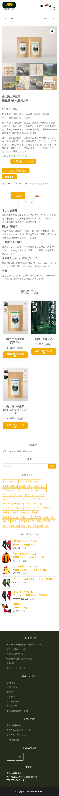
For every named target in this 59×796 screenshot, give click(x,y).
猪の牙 (6, 521)
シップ (22, 499)
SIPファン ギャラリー (17, 734)
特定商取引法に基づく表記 (19, 658)
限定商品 (39, 525)
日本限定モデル (10, 516)
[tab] (19, 195)
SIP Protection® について (18, 729)
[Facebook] (11, 757)
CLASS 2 (36, 481)
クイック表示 (25, 308)
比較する (9, 176)
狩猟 (39, 516)
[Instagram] (19, 757)
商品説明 (17, 195)
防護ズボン (26, 525)
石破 (39, 521)
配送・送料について (16, 649)
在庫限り (7, 512)
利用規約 (10, 663)
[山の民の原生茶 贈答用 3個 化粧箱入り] (53, 18)
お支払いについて (15, 653)
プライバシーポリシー (17, 667)
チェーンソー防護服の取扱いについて (24, 644)
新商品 (35, 512)
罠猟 (5, 525)
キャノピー (40, 490)
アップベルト (25, 490)
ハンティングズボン (12, 507)
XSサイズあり (10, 490)
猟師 (46, 516)
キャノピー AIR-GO (12, 494)
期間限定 (10, 682)
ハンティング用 (32, 507)
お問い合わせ (12, 739)
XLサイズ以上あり (37, 485)
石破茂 (47, 521)
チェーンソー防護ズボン (15, 503)
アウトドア (11, 705)
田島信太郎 (17, 521)
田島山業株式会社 (15, 725)
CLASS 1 (24, 481)
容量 (37, 195)
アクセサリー (12, 701)
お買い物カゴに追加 (23, 161)
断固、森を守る (21, 512)
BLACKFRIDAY (10, 481)
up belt (22, 485)
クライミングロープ (34, 494)
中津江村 (47, 507)
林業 (23, 516)
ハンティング (35, 503)
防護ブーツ (11, 691)
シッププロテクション (38, 499)
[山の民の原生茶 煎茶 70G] (6, 18)
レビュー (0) (27, 202)
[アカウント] (41, 5)
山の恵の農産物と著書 (38, 183)
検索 (52, 466)
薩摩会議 (14, 525)
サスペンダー (9, 499)
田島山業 (29, 521)
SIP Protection (10, 485)
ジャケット (11, 696)
